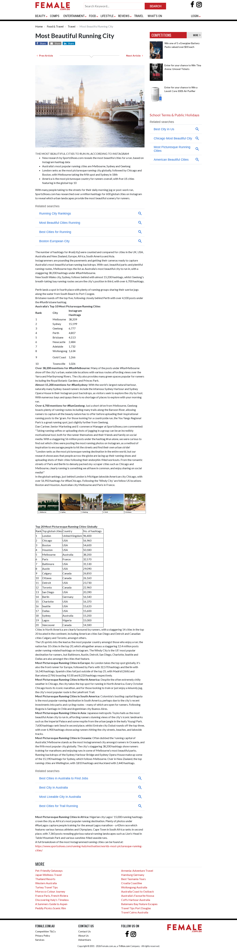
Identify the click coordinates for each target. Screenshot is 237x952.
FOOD (92, 16)
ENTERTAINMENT (74, 16)
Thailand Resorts (45, 879)
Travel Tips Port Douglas (136, 908)
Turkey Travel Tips (46, 887)
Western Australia (46, 883)
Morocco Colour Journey (50, 891)
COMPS (54, 16)
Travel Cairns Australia (134, 912)
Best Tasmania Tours (133, 879)
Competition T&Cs (45, 931)
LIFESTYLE (107, 16)
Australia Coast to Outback (137, 891)
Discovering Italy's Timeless (52, 899)
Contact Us (84, 931)
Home (39, 26)
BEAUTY (40, 16)
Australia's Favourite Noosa (137, 895)
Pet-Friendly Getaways (49, 870)
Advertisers (84, 939)
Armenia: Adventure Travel (137, 870)
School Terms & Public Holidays (174, 115)
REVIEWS (123, 16)
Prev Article (45, 55)
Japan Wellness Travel (48, 874)
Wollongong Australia (134, 887)
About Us (83, 935)
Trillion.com (124, 946)
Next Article (134, 55)
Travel (71, 26)
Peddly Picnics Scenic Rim (50, 908)
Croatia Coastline (131, 883)
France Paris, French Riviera (51, 895)
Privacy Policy (42, 935)
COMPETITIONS (161, 35)
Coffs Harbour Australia (135, 899)
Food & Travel (55, 26)
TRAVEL (138, 16)
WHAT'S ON (155, 16)
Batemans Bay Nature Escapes (139, 904)
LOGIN (194, 16)
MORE (196, 35)
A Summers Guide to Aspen (51, 904)
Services (39, 939)
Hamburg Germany (132, 874)
